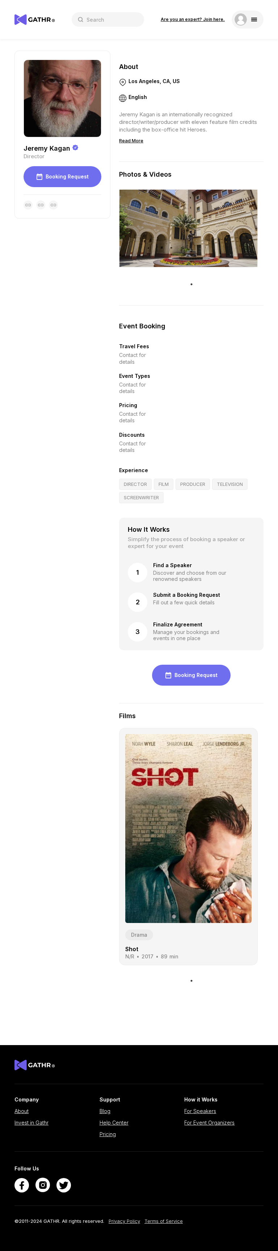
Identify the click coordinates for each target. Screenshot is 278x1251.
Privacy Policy (124, 1221)
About (21, 1111)
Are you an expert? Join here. (193, 19)
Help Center (114, 1122)
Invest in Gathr (31, 1122)
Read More (131, 140)
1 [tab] (191, 284)
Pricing (108, 1134)
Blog (105, 1111)
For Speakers (200, 1111)
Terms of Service (163, 1221)
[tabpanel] (188, 228)
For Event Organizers (209, 1122)
